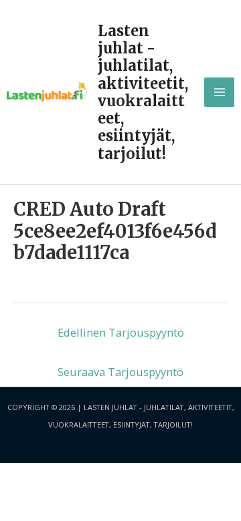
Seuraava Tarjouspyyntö (120, 371)
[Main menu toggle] (219, 92)
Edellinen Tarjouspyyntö (121, 332)
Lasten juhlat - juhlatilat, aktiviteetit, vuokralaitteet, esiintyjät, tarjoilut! (143, 92)
